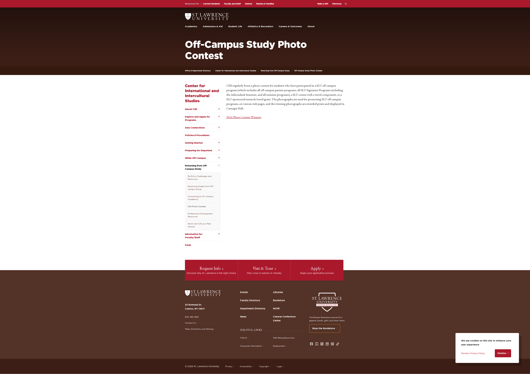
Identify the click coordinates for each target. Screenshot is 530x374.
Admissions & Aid (213, 26)
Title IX (243, 338)
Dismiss (502, 353)
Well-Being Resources (283, 338)
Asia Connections (195, 127)
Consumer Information (251, 346)
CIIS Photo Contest (197, 206)
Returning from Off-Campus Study (275, 71)
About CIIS (191, 109)
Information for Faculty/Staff (193, 236)
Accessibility (246, 366)
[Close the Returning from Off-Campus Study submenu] (217, 165)
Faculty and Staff (232, 4)
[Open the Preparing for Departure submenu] (217, 150)
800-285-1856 (192, 317)
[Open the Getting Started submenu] (217, 143)
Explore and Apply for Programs (197, 118)
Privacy (228, 366)
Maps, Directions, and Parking (199, 329)
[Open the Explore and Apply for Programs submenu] (217, 116)
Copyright (264, 366)
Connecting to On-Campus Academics (201, 197)
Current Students (211, 4)
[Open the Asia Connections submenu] (217, 127)
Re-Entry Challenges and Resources (199, 177)
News (243, 316)
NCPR (276, 308)
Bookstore (279, 300)
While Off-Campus (195, 158)
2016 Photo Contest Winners (243, 117)
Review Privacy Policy (473, 353)
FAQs (188, 245)
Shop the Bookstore (323, 328)
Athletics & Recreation (260, 26)
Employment (279, 346)
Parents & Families (265, 4)
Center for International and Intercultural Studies (235, 71)
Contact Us (190, 323)
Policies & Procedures (197, 135)
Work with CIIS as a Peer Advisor (199, 225)
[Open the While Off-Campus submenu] (217, 158)
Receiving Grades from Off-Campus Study (201, 187)
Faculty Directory (250, 300)
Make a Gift (322, 4)
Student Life (235, 26)
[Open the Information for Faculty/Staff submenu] (217, 234)
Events (244, 292)
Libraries (278, 292)
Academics (191, 26)
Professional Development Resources (200, 215)
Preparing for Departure (198, 150)
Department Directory (252, 308)
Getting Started (194, 143)
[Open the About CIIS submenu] (217, 109)
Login (279, 366)
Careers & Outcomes (290, 26)
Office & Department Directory (198, 71)
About (311, 26)
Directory (337, 4)
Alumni (248, 4)
